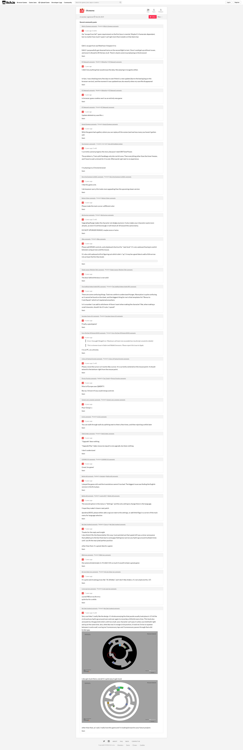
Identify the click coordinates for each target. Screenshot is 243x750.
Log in (228, 2)
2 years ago (88, 129)
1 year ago (88, 31)
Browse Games (22, 2)
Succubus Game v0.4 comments (90, 316)
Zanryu (106, 524)
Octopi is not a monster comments (91, 400)
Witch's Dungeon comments (89, 26)
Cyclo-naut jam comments (89, 589)
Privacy (135, 745)
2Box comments (86, 239)
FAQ (121, 741)
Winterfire (104, 62)
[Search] (120, 2)
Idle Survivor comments (88, 215)
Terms (128, 745)
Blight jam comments (87, 555)
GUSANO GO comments (88, 459)
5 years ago (88, 481)
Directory (120, 745)
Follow (153, 17)
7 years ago (88, 529)
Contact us (136, 741)
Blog (127, 741)
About (115, 741)
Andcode (102, 476)
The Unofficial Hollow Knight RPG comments (94, 286)
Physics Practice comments (89, 378)
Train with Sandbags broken (115, 144)
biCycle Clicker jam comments (90, 572)
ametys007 (103, 496)
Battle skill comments (87, 476)
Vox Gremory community (88, 144)
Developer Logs (56, 2)
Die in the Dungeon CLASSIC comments (92, 177)
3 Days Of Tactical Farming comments (92, 359)
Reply (83, 56)
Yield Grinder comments (88, 433)
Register (237, 2)
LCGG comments (86, 417)
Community (68, 2)
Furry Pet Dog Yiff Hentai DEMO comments (94, 333)
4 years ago (88, 320)
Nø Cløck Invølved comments (90, 524)
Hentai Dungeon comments (89, 124)
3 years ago (88, 291)
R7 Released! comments (88, 62)
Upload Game (45, 2)
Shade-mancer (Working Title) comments (93, 269)
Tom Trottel (106, 378)
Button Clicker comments (88, 198)
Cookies (142, 745)
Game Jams (33, 2)
